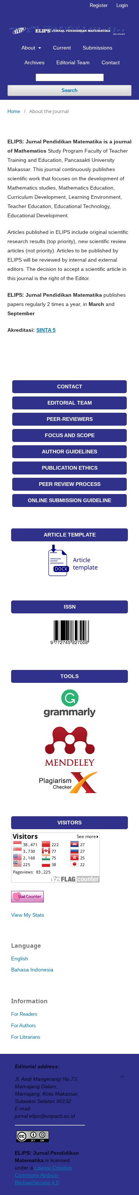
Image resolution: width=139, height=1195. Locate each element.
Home (13, 111)
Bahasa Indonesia (32, 970)
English (19, 958)
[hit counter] (27, 900)
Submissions (97, 48)
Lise (39, 1168)
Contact (111, 62)
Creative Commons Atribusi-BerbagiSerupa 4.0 (43, 1175)
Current (62, 48)
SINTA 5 (46, 330)
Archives (34, 62)
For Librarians (25, 1037)
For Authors (23, 1025)
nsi (47, 1168)
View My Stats (27, 915)
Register (98, 5)
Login (122, 5)
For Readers (24, 1014)
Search (69, 90)
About (29, 48)
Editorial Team (73, 62)
